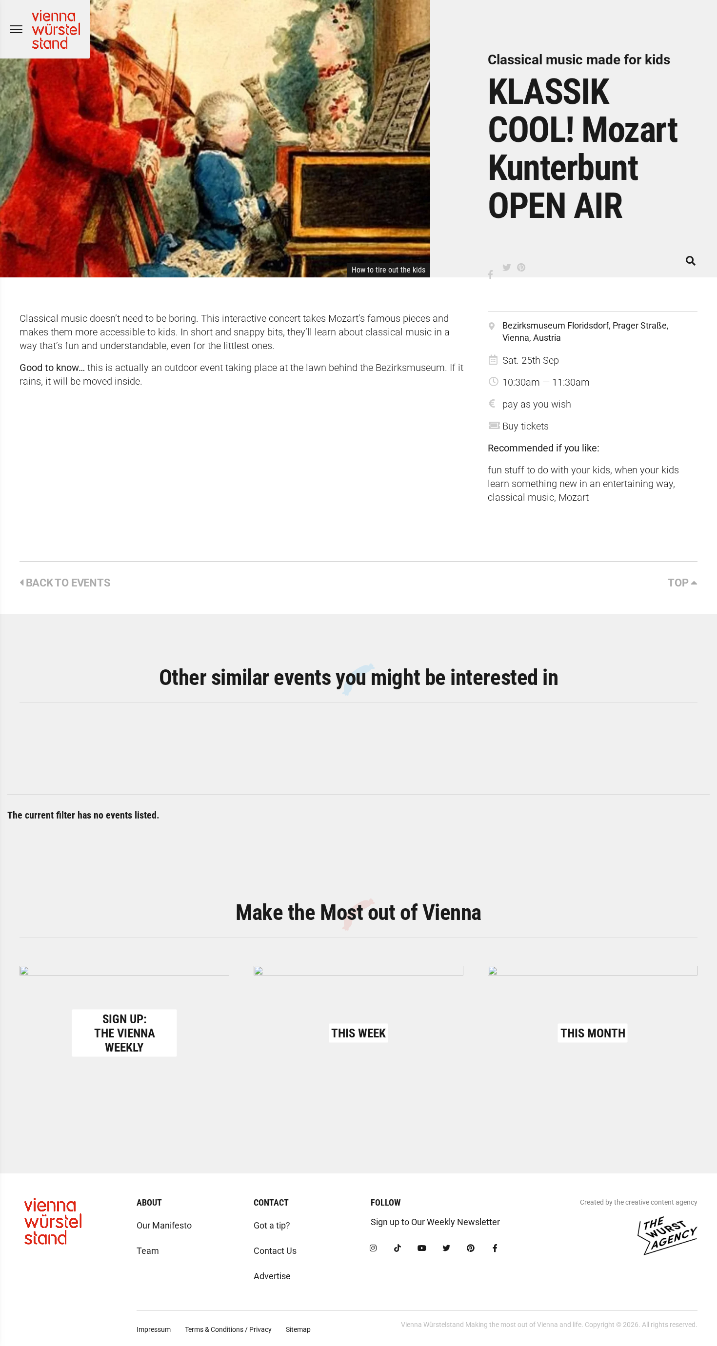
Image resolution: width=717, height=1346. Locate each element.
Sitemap (298, 1329)
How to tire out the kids (388, 269)
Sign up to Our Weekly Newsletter (435, 1222)
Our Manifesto (164, 1225)
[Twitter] (446, 1248)
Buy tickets (525, 426)
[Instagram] (373, 1248)
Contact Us (275, 1251)
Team (148, 1251)
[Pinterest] (470, 1248)
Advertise (272, 1276)
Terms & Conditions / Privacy (228, 1329)
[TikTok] (397, 1248)
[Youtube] (422, 1248)
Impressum (154, 1329)
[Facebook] (495, 1248)
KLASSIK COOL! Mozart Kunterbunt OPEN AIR (582, 149)
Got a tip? (272, 1225)
